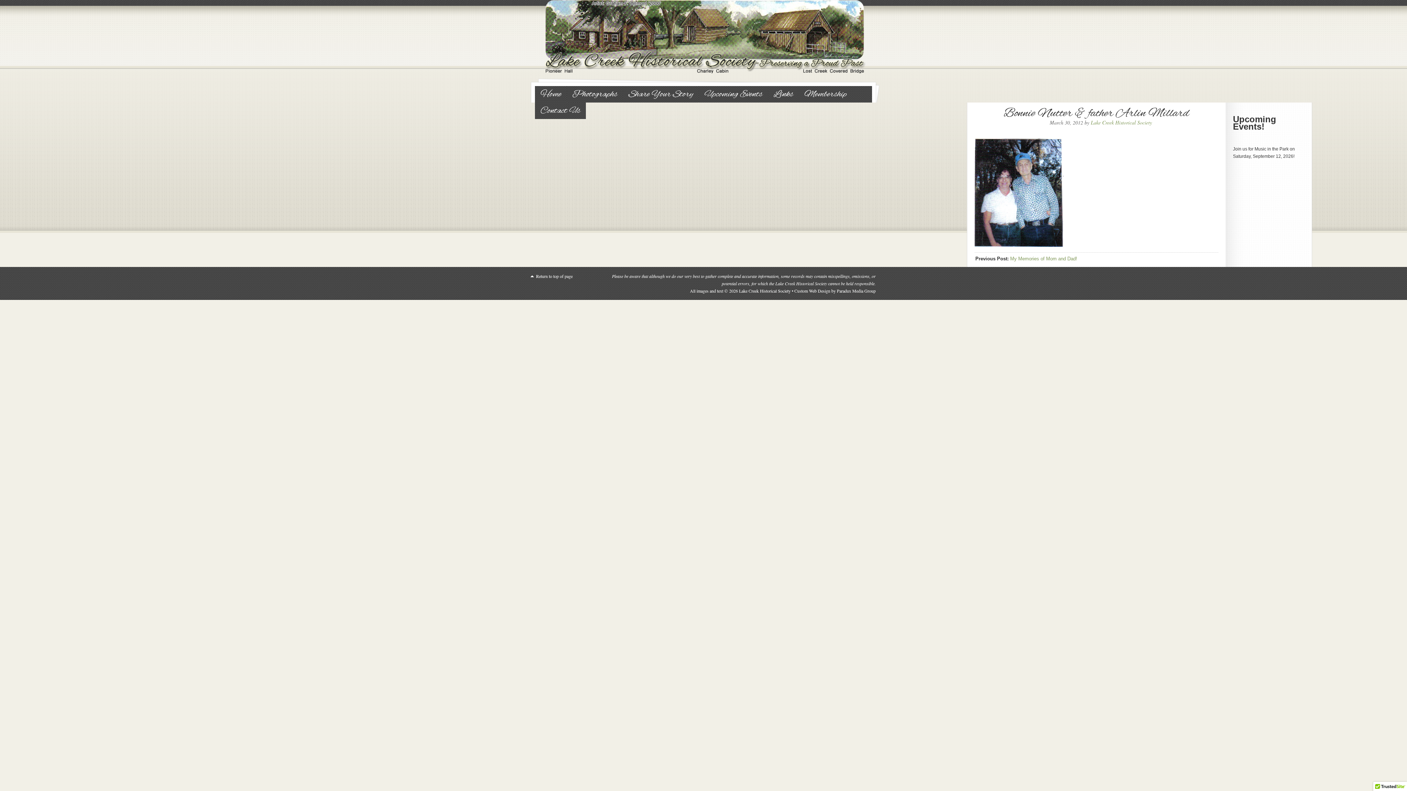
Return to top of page (554, 276)
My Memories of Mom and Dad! (1043, 258)
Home (550, 94)
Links (783, 94)
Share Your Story (660, 94)
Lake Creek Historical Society (703, 36)
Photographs (594, 94)
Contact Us (560, 111)
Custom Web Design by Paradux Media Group (835, 291)
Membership (825, 94)
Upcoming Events (733, 94)
